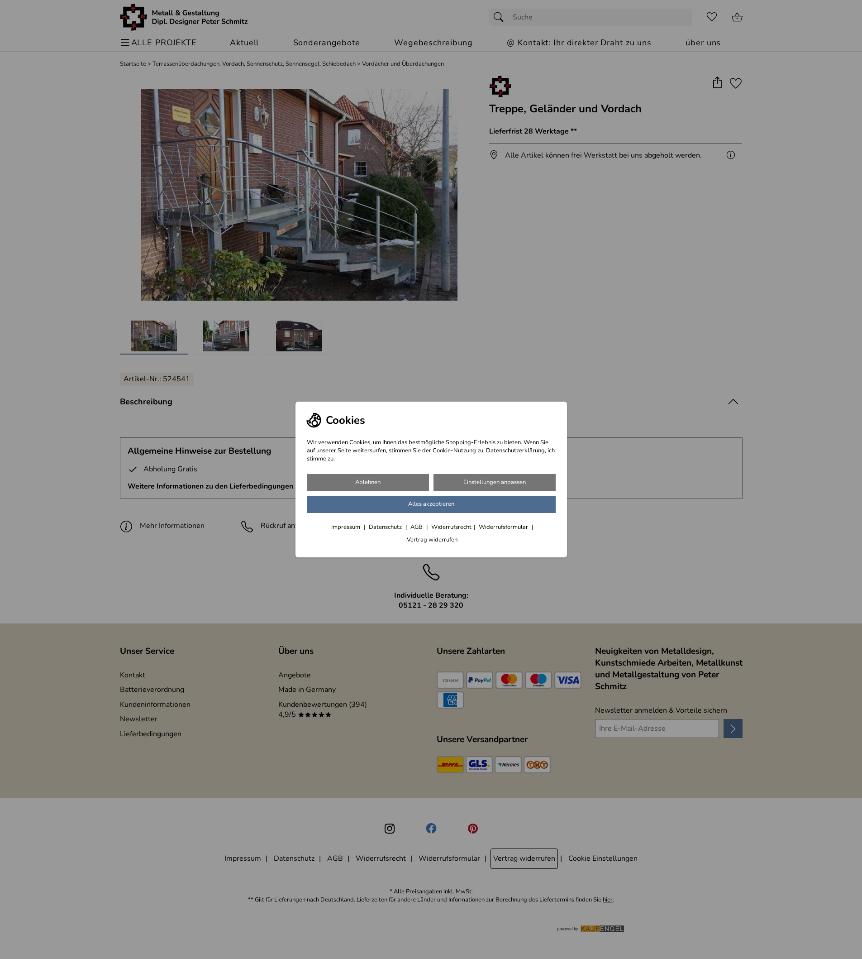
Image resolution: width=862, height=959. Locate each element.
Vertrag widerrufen (432, 540)
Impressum (346, 527)
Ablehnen (368, 482)
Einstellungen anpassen (494, 482)
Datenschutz (386, 527)
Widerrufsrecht (451, 527)
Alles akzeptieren (431, 504)
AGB (417, 527)
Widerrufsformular (504, 527)
